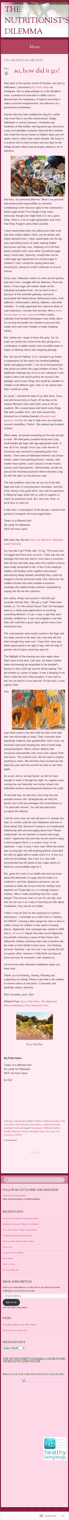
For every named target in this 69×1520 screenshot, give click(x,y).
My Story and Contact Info (15, 1330)
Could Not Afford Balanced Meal (17, 1235)
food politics (35, 1124)
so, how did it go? (37, 71)
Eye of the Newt (30, 1001)
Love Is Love (9, 1264)
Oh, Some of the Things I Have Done (20, 1230)
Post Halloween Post (36, 1005)
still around (18, 933)
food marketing (22, 1124)
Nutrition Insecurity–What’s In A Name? (21, 1224)
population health (12, 1128)
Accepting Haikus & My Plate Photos (20, 1324)
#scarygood (36, 1128)
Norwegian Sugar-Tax (39, 1131)
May (6, 70)
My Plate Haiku (40, 87)
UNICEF (18, 1135)
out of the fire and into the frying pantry (20, 1218)
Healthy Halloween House (16, 1131)
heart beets (8, 1258)
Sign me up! (11, 1302)
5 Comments (10, 1140)
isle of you (7, 1247)
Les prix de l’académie (13, 1252)
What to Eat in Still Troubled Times (18, 1241)
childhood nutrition (51, 1121)
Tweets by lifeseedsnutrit (14, 1195)
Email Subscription (17, 1282)
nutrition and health (51, 1124)
